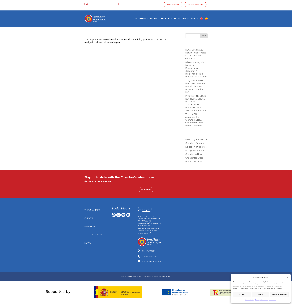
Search (203, 36)
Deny (260, 294)
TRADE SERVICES (181, 19)
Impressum (272, 300)
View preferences (279, 294)
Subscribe (146, 189)
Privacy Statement (261, 300)
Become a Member (195, 4)
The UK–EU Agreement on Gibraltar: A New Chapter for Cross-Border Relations (194, 120)
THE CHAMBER (140, 19)
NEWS (193, 19)
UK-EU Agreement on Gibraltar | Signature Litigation (196, 143)
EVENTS (153, 19)
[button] (287, 277)
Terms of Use (136, 276)
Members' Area (173, 4)
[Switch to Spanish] (206, 19)
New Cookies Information (163, 276)
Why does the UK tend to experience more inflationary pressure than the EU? (195, 86)
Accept (242, 294)
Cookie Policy (249, 300)
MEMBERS (165, 19)
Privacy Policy (147, 276)
